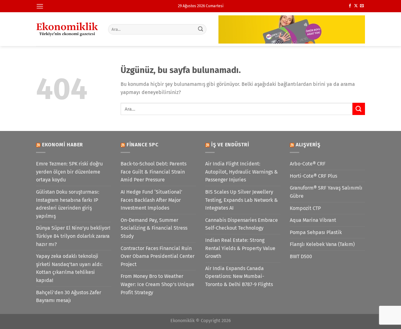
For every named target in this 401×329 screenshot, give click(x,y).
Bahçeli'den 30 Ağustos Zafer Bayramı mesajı (68, 297)
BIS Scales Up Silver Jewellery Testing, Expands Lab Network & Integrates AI (241, 200)
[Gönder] (200, 29)
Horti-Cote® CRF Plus (313, 176)
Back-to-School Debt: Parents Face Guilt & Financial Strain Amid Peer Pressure (153, 172)
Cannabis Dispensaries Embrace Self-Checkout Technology (241, 224)
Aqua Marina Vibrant (313, 220)
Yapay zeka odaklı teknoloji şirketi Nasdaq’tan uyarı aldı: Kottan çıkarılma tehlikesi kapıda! (69, 268)
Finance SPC (143, 145)
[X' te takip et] (356, 6)
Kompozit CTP (305, 208)
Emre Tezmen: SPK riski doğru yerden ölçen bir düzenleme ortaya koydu (69, 172)
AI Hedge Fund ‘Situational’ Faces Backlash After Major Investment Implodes (151, 200)
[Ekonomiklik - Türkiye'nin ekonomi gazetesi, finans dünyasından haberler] (67, 29)
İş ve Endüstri (230, 145)
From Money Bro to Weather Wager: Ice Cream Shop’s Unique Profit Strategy (157, 284)
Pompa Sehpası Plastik (316, 232)
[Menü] (40, 6)
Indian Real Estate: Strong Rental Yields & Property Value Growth (240, 248)
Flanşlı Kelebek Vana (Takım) (322, 244)
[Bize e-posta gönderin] (362, 6)
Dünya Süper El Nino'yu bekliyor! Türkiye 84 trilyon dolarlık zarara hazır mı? (73, 236)
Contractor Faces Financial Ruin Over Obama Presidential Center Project (158, 256)
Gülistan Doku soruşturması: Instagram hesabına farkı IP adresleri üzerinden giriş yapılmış (67, 204)
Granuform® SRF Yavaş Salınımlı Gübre (326, 192)
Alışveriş (308, 145)
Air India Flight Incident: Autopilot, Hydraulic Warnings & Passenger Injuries (241, 172)
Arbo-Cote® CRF (307, 164)
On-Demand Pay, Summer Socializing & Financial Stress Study (154, 228)
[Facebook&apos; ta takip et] (350, 6)
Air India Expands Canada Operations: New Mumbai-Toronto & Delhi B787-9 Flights (239, 276)
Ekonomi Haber (62, 145)
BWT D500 (301, 256)
